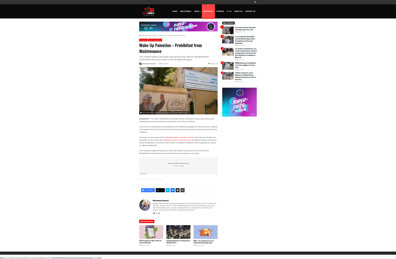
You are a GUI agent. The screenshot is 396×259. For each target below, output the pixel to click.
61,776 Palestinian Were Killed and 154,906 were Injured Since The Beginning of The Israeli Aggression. (245, 40)
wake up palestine (155, 40)
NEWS (196, 11)
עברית (229, 11)
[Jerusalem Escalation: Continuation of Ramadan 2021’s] (178, 232)
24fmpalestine (142, 179)
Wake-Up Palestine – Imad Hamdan (155, 179)
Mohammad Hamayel (149, 63)
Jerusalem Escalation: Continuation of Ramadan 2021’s (178, 242)
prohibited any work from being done (175, 140)
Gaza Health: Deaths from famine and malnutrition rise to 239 (245, 29)
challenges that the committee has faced (179, 137)
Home (174, 11)
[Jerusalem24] (149, 11)
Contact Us (250, 11)
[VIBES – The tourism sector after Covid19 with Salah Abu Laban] (206, 232)
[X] (156, 213)
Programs (207, 11)
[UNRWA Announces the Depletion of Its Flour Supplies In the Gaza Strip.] (228, 66)
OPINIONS (220, 11)
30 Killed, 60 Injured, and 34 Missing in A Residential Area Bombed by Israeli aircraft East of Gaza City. (245, 76)
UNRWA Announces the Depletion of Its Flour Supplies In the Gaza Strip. (245, 65)
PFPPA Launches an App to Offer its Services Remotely (150, 242)
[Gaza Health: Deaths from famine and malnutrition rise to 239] (228, 30)
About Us (238, 11)
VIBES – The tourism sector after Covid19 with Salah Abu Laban (204, 242)
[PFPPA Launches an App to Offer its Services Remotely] (151, 232)
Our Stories (185, 11)
